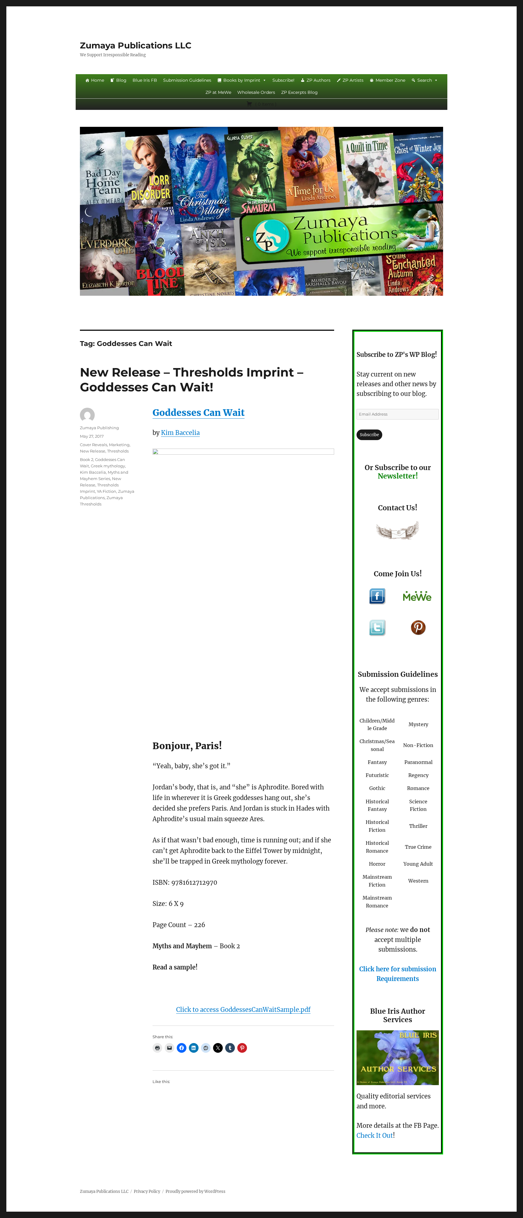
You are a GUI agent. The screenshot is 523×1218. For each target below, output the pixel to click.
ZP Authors (319, 80)
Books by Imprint (241, 80)
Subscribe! (283, 80)
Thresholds (118, 451)
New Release (92, 451)
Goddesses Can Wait (199, 412)
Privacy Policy (147, 1191)
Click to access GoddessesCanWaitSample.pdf (243, 1009)
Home (97, 80)
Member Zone (390, 80)
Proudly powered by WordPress (195, 1191)
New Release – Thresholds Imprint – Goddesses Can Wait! (191, 379)
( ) (265, 104)
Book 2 (86, 459)
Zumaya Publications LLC (136, 45)
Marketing (119, 444)
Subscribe (369, 434)
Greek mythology (108, 465)
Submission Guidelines (187, 80)
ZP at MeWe (218, 92)
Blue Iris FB (145, 80)
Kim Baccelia (180, 432)
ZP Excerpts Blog (299, 92)
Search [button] (424, 80)
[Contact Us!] (397, 532)
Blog (121, 80)
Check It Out (375, 1135)
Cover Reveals (93, 444)
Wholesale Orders (256, 92)
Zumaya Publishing (99, 427)
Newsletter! (398, 476)
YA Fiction (106, 491)
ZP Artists (353, 80)
